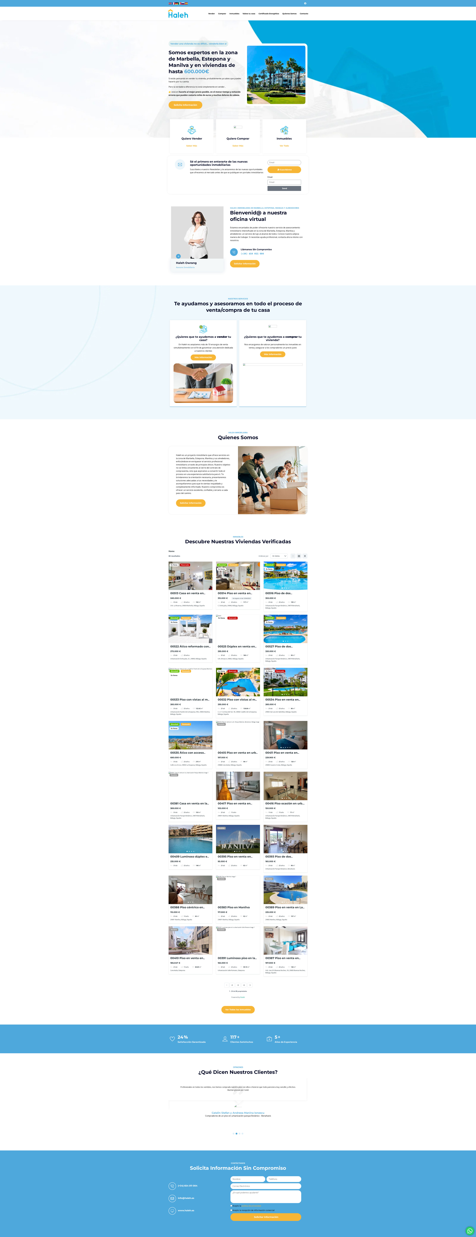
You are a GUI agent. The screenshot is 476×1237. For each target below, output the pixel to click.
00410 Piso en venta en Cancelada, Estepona (186, 959)
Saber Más (191, 146)
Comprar (222, 14)
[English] (170, 3)
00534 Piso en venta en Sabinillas (282, 701)
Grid (293, 556)
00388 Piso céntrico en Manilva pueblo (186, 909)
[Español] (186, 3)
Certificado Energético (269, 14)
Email (270, 177)
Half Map (304, 556)
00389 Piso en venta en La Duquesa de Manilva (284, 909)
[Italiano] (179, 3)
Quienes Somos (289, 14)
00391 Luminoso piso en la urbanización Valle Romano (237, 959)
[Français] (173, 3)
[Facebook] (305, 3)
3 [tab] (191, 588)
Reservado (185, 565)
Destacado (233, 565)
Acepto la (247, 1205)
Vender (211, 14)
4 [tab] (193, 588)
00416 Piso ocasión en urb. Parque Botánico (284, 805)
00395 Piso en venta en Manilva (234, 858)
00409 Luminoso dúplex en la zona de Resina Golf (189, 858)
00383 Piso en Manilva (234, 907)
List (299, 556)
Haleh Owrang (186, 263)
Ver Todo (284, 146)
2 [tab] (189, 588)
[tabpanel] (190, 576)
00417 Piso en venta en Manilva (234, 805)
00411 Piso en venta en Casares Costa (281, 754)
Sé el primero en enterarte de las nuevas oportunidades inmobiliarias (219, 163)
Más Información (203, 357)
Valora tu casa (249, 14)
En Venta (174, 565)
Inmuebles (234, 14)
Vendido (221, 724)
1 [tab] (187, 588)
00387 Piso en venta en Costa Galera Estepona (282, 959)
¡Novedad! (222, 565)
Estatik (242, 997)
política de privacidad (251, 1205)
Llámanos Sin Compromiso (256, 249)
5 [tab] (242, 588)
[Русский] (183, 3)
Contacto (304, 14)
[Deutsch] (176, 3)
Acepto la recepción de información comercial (253, 1210)
